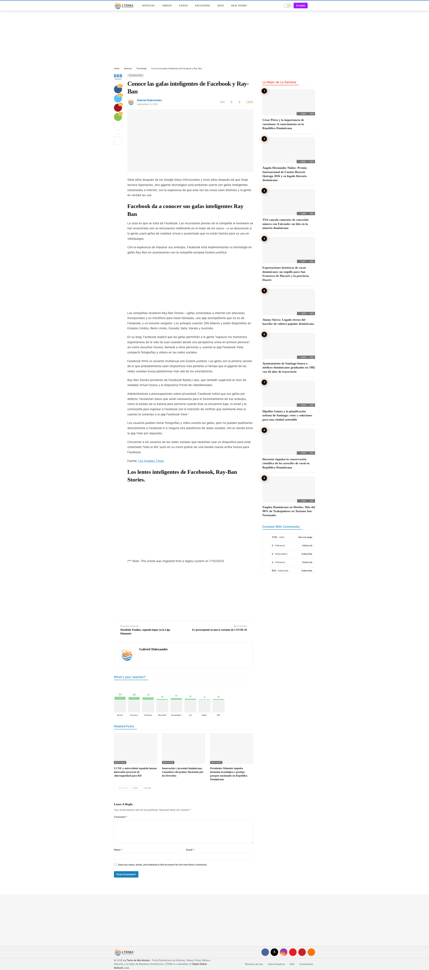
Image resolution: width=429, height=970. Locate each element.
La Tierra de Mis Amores (136, 960)
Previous (123, 788)
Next (135, 788)
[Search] (278, 5)
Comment (121, 816)
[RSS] (311, 952)
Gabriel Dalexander (149, 100)
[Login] (312, 5)
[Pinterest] (302, 952)
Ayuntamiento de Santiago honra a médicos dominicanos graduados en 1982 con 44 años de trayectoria (288, 367)
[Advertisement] (214, 39)
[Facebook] (265, 952)
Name (118, 849)
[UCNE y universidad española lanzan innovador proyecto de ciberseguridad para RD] (135, 748)
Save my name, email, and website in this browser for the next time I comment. (162, 864)
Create (300, 5)
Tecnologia (135, 75)
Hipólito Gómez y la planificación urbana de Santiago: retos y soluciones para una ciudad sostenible (287, 415)
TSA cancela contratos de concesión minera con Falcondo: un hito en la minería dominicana (285, 224)
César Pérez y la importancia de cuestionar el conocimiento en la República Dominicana (283, 124)
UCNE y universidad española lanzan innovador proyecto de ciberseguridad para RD (135, 772)
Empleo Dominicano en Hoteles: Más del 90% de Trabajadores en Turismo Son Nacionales (288, 511)
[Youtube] (293, 952)
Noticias (120, 762)
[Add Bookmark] (118, 140)
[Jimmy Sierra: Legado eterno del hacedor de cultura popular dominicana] (288, 302)
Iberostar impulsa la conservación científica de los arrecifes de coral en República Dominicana (286, 463)
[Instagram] (283, 952)
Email (190, 849)
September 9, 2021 (147, 104)
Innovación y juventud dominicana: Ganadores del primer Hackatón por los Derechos (182, 772)
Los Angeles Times (151, 461)
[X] (274, 952)
